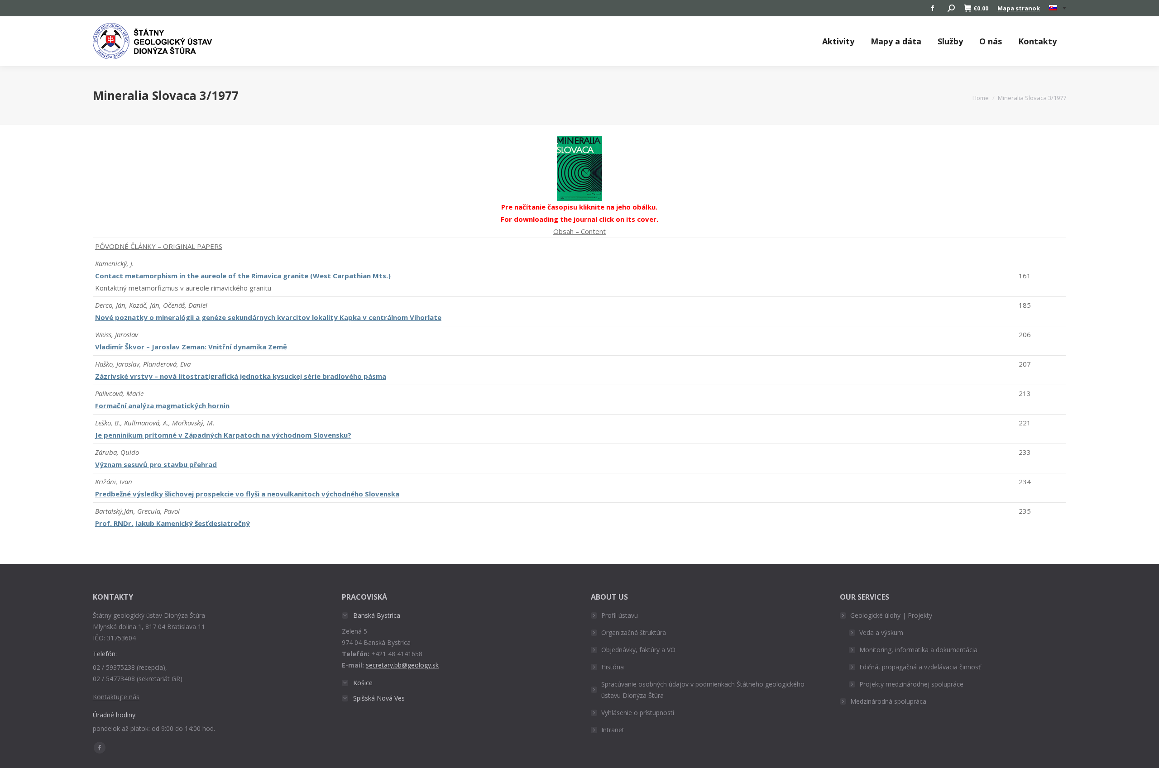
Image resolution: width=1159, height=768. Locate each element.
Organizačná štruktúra (633, 632)
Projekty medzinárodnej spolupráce (911, 684)
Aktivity (838, 41)
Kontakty (1037, 41)
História (612, 667)
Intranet (612, 729)
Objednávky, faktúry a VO (638, 649)
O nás (990, 41)
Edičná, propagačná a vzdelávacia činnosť (920, 667)
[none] (1057, 8)
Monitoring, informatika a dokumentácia (918, 649)
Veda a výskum (881, 632)
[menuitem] (1057, 8)
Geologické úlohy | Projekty (891, 615)
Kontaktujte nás (116, 696)
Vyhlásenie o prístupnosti (637, 712)
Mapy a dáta (896, 41)
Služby (950, 41)
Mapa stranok (1018, 8)
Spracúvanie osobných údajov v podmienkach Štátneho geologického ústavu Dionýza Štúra (703, 690)
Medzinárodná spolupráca (888, 701)
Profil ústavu (619, 615)
